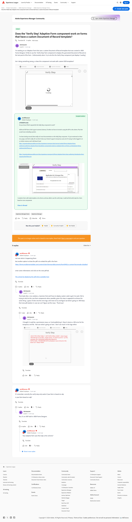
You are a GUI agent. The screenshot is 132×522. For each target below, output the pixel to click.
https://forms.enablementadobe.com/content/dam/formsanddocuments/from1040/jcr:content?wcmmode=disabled (51, 264)
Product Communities (11, 8)
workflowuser (26, 118)
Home (2, 8)
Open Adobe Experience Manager (105, 18)
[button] (121, 9)
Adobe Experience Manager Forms (42, 8)
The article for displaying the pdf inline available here (32, 277)
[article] (51, 270)
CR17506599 (23, 45)
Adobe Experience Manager (25, 8)
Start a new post (66, 238)
